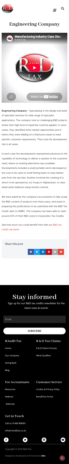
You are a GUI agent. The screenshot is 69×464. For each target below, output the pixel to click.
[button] (54, 8)
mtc (43, 455)
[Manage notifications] (62, 458)
